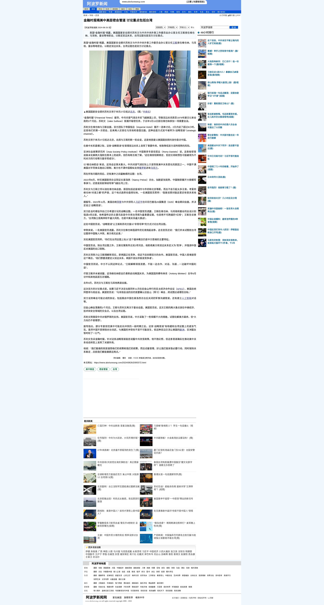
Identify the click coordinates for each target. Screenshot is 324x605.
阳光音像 (177, 591)
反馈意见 (184, 598)
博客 (137, 9)
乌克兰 (154, 168)
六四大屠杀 (164, 551)
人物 (160, 12)
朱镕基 (94, 551)
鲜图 (190, 587)
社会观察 (118, 587)
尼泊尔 (96, 557)
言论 (100, 572)
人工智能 (186, 298)
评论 (100, 9)
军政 (110, 12)
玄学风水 (143, 575)
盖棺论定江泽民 (108, 591)
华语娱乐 (110, 583)
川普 (110, 551)
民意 (163, 572)
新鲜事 (115, 9)
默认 (192, 27)
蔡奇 (171, 554)
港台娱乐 (127, 583)
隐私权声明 (202, 598)
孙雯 (117, 554)
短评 (138, 572)
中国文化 (168, 575)
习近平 (138, 202)
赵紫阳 (184, 554)
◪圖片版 (231, 15)
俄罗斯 (142, 168)
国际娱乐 (135, 583)
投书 (148, 572)
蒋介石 (133, 554)
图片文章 (122, 579)
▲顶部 (210, 598)
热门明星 (118, 583)
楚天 (125, 358)
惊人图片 (97, 591)
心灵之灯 (127, 575)
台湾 (115, 369)
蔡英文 (177, 554)
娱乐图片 (160, 583)
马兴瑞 (116, 551)
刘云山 (157, 554)
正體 (189, 2)
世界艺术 (97, 579)
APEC (180, 289)
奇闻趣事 (152, 587)
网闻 (166, 12)
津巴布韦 (148, 554)
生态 (202, 12)
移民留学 (135, 587)
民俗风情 (183, 587)
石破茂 (111, 554)
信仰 (213, 12)
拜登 (119, 202)
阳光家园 (169, 591)
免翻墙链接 (198, 2)
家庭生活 (118, 575)
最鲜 (95, 587)
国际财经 (152, 12)
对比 (153, 572)
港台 (207, 12)
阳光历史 (144, 591)
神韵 (105, 551)
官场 (178, 12)
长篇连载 (113, 579)
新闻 (93, 9)
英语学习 (227, 575)
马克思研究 (134, 591)
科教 (172, 12)
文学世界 (105, 579)
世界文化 (210, 575)
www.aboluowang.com (133, 2)
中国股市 (90, 554)
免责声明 (192, 598)
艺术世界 (177, 575)
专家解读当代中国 (122, 591)
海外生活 (135, 575)
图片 (221, 12)
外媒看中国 (107, 572)
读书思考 (218, 575)
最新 (102, 12)
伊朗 (88, 551)
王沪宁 (98, 554)
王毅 (175, 43)
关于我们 (175, 598)
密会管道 (103, 369)
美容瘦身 (185, 575)
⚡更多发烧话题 (93, 547)
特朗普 (188, 551)
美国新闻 (118, 12)
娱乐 (123, 9)
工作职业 (152, 575)
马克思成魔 (126, 551)
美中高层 (90, 369)
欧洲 (182, 330)
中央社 (146, 112)
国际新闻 (143, 12)
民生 (184, 12)
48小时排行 (207, 32)
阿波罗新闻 (97, 4)
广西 (100, 551)
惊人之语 (116, 572)
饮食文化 (101, 587)
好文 (143, 572)
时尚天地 (143, 587)
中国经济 (133, 12)
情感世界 (110, 587)
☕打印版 (223, 15)
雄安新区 (124, 554)
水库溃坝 (137, 551)
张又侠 (174, 551)
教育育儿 (160, 575)
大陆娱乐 (101, 583)
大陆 (126, 12)
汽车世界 (127, 587)
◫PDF (237, 15)
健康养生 (101, 575)
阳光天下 (160, 591)
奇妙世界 (167, 587)
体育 (196, 12)
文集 (128, 572)
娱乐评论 (143, 583)
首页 (86, 9)
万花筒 (159, 587)
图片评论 (169, 572)
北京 (132, 112)
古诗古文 (193, 575)
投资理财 (202, 575)
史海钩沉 (110, 575)
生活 (107, 9)
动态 (123, 572)
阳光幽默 (152, 591)
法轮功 (181, 551)
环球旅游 (175, 587)
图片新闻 (194, 568)
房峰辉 (164, 554)
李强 (105, 554)
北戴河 (140, 554)
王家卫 (89, 557)
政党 (133, 572)
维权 (190, 12)
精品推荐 (152, 583)
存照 (158, 572)
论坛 (130, 9)
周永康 (191, 554)
